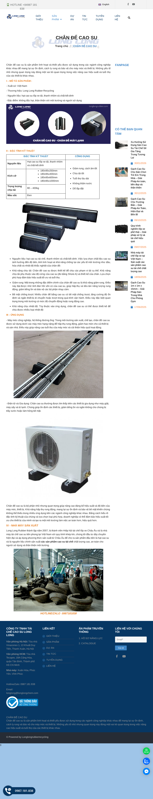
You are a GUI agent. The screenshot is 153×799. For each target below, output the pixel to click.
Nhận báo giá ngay (79, 54)
